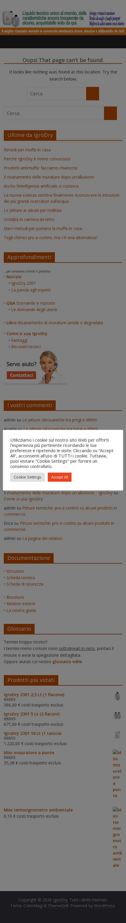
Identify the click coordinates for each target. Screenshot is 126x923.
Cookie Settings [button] (27, 477)
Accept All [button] (59, 477)
